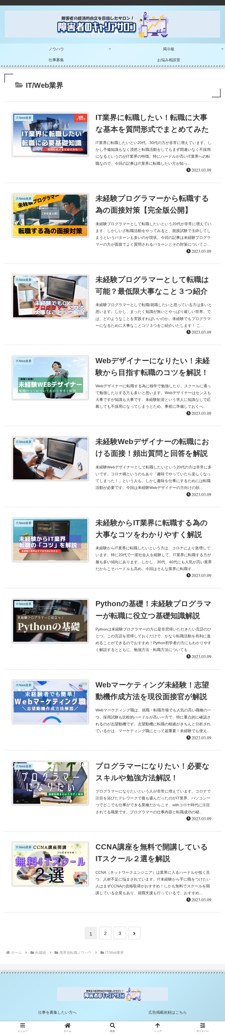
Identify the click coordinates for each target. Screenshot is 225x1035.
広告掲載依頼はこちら (167, 1012)
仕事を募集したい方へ (57, 1012)
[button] (208, 668)
